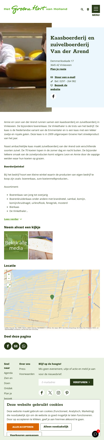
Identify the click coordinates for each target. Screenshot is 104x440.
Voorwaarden (27, 374)
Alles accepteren (22, 426)
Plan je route (58, 69)
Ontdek (8, 388)
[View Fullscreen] (9, 285)
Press (22, 368)
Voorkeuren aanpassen (24, 435)
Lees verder (11, 219)
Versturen (80, 382)
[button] (52, 297)
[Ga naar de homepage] (35, 9)
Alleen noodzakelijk (56, 426)
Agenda (8, 372)
